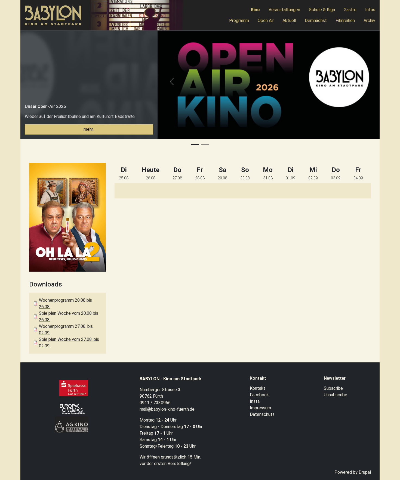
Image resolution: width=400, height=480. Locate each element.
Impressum (260, 407)
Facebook (259, 394)
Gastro (350, 9)
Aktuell (289, 20)
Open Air (266, 20)
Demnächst (316, 20)
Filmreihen (345, 20)
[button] (172, 84)
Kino (255, 9)
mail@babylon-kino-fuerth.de (167, 409)
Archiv (369, 20)
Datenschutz (262, 414)
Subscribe (333, 388)
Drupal (365, 472)
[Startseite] (55, 15)
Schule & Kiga (322, 9)
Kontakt (257, 388)
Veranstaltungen (284, 9)
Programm (239, 20)
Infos (370, 9)
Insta (255, 401)
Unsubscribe (335, 394)
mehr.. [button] (89, 129)
